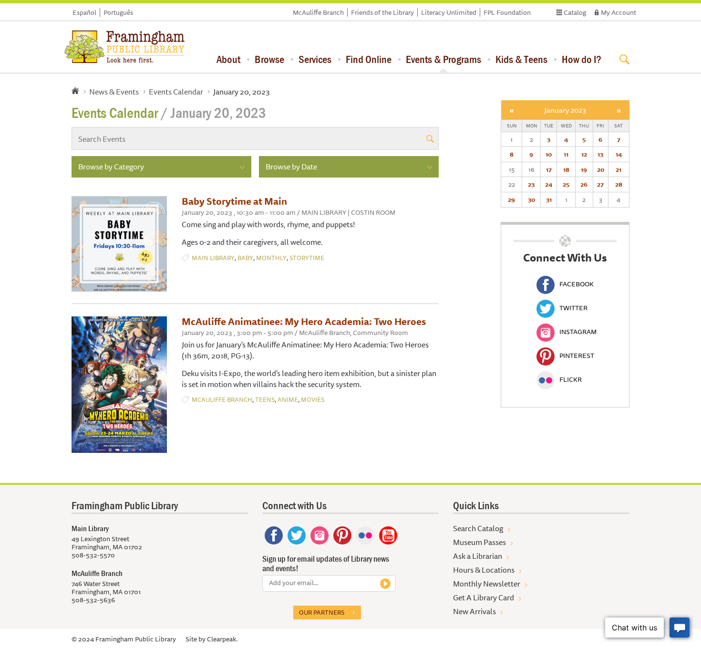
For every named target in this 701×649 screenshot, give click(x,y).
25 (566, 184)
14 (619, 154)
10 (549, 154)
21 (618, 169)
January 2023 (565, 110)
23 (531, 184)
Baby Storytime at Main (234, 201)
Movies (312, 399)
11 (566, 154)
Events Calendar (176, 91)
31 (549, 199)
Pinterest (576, 355)
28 (618, 184)
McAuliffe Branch (318, 12)
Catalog (575, 12)
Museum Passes (479, 542)
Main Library (213, 258)
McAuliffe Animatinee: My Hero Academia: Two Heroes (304, 321)
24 (548, 184)
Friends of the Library (382, 12)
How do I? (581, 59)
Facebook (576, 284)
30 (531, 199)
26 (584, 184)
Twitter (573, 308)
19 (584, 169)
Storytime (306, 258)
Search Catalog (478, 528)
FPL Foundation (507, 12)
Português (118, 12)
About (228, 59)
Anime (288, 399)
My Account (618, 12)
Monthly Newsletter (486, 583)
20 (600, 169)
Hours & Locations (484, 569)
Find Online (369, 59)
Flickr (570, 379)
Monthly (271, 258)
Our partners (321, 612)
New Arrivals (474, 611)
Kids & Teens (521, 59)
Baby (245, 258)
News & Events (114, 91)
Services (315, 59)
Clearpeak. (222, 639)
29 (511, 199)
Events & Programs (443, 59)
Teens (265, 399)
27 (600, 184)
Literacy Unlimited (448, 12)
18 (566, 169)
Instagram (578, 331)
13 (600, 154)
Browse (269, 59)
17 (549, 169)
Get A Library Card (483, 597)
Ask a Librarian (477, 556)
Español (84, 12)
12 (584, 154)
